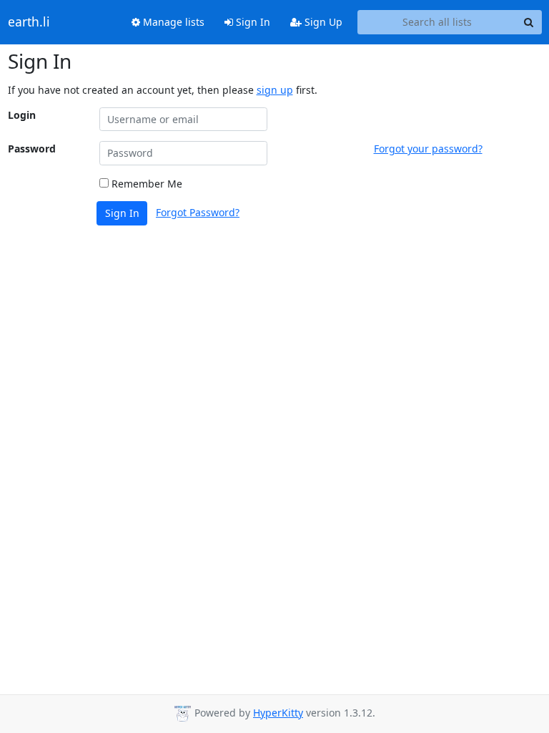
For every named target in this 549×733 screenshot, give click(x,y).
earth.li (29, 22)
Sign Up (322, 22)
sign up (275, 90)
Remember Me (145, 183)
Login (22, 115)
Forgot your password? (428, 148)
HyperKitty (278, 712)
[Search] (529, 22)
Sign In (251, 22)
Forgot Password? (197, 212)
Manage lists (172, 22)
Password (32, 148)
